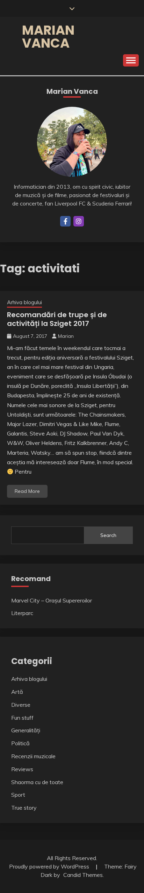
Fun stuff (22, 717)
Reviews (22, 769)
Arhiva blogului (24, 302)
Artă (17, 691)
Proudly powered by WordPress (50, 866)
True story (24, 807)
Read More (27, 491)
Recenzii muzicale (33, 756)
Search (108, 535)
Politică (20, 743)
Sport (18, 794)
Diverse (20, 704)
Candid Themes (83, 874)
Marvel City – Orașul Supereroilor (51, 600)
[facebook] (65, 221)
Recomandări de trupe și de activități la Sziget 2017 (57, 319)
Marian (66, 336)
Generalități (25, 730)
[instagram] (78, 221)
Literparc (22, 612)
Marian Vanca (48, 36)
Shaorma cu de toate (37, 782)
